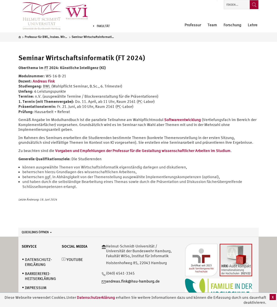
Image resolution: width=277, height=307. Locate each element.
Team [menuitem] (212, 25)
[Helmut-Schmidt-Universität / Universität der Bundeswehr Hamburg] (39, 16)
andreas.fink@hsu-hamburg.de (133, 281)
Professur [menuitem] (193, 25)
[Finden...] (254, 4)
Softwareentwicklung (182, 119)
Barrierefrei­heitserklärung (40, 276)
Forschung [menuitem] (232, 25)
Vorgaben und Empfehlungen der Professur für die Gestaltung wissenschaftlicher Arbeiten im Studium (142, 150)
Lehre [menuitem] (253, 25)
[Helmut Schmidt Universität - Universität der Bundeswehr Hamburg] (79, 11)
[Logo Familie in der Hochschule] (218, 288)
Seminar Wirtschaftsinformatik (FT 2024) (81, 57)
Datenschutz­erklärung (38, 262)
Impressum (36, 287)
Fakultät (103, 25)
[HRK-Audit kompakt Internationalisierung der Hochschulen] (236, 259)
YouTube (74, 259)
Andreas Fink (44, 81)
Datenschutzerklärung (96, 297)
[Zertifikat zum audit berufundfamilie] (201, 259)
